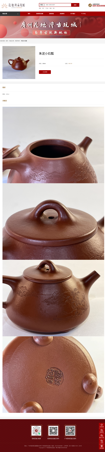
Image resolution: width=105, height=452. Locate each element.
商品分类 (11, 41)
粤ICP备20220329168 (61, 447)
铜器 (51, 8)
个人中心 (83, 13)
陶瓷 (40, 8)
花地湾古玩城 (39, 13)
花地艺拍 (51, 13)
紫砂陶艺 (17, 41)
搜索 (75, 5)
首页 (29, 13)
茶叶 (54, 8)
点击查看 (45, 72)
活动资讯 (62, 13)
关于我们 (72, 13)
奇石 (43, 8)
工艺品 (46, 8)
